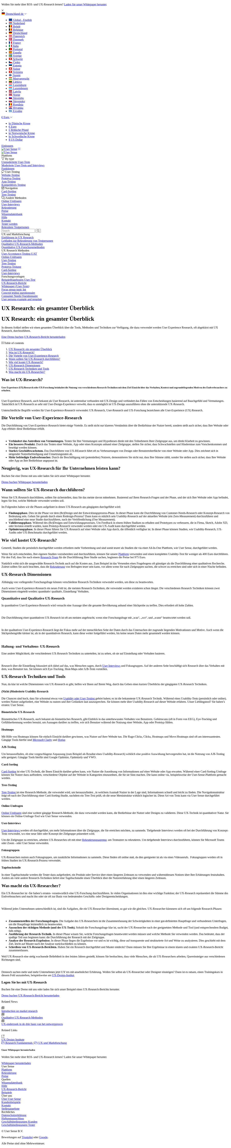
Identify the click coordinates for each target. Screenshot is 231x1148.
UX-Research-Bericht (13, 283)
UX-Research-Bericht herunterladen (44, 336)
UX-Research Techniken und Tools (29, 368)
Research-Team (49, 557)
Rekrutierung (57, 566)
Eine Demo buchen (12, 336)
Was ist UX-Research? (21, 352)
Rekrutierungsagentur (94, 839)
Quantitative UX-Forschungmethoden (23, 247)
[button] (14, 13)
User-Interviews (10, 273)
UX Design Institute (12, 1039)
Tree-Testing (8, 263)
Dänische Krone (19, 123)
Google (43, 1137)
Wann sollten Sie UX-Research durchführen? (34, 358)
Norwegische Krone (22, 133)
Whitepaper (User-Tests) (15, 286)
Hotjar (61, 739)
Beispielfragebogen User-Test (18, 279)
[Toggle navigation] (19, 149)
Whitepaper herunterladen (33, 482)
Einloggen (7, 145)
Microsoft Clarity (42, 739)
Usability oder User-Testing (79, 698)
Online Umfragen (11, 812)
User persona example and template (21, 299)
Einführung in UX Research (17, 237)
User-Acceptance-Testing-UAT (19, 253)
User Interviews (111, 665)
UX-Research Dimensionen (24, 365)
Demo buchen (9, 482)
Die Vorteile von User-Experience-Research (34, 355)
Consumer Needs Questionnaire (19, 296)
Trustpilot (27, 1137)
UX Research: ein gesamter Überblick (30, 349)
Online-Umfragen (11, 257)
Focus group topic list (13, 289)
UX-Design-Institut (63, 975)
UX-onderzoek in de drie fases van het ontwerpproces (32, 1024)
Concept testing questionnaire (18, 292)
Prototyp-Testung (11, 266)
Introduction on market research (19, 1011)
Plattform (123, 554)
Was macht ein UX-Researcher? (27, 372)
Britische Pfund (19, 129)
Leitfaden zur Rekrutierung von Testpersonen (27, 240)
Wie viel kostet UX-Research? (26, 362)
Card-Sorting (8, 270)
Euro (12, 126)
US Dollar (16, 139)
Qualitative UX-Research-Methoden (22, 244)
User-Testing (8, 260)
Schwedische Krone (22, 136)
